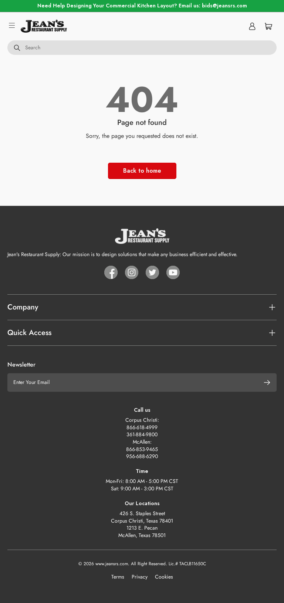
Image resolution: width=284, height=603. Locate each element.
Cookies (164, 576)
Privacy (140, 576)
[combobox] (142, 47)
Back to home (142, 170)
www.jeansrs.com (111, 563)
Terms (117, 576)
